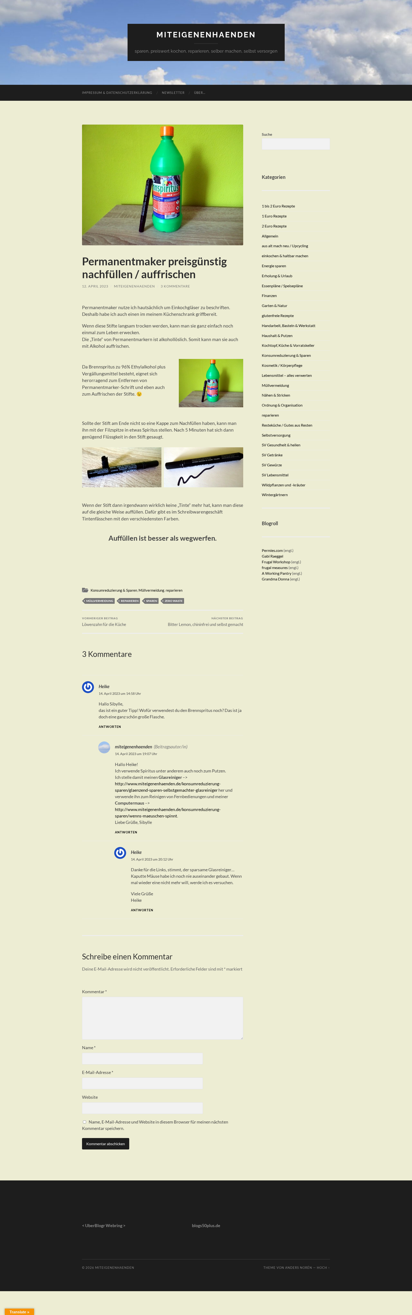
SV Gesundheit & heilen (281, 445)
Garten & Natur (274, 305)
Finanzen (269, 295)
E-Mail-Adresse (97, 1072)
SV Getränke (272, 455)
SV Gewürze (272, 465)
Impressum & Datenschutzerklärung (117, 93)
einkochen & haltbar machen (285, 255)
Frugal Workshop (276, 561)
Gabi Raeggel (272, 556)
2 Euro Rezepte (274, 226)
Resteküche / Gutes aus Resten (287, 425)
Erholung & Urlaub (277, 275)
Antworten (110, 727)
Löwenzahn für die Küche (104, 621)
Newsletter (173, 93)
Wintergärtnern (275, 494)
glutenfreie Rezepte (278, 315)
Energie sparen (274, 265)
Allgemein (270, 236)
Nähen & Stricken (276, 395)
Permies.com (272, 550)
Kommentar (94, 991)
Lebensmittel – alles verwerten (287, 375)
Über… (199, 93)
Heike (104, 686)
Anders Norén (298, 1268)
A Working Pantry (277, 573)
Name (89, 1047)
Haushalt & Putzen (277, 335)
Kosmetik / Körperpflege (282, 365)
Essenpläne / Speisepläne (282, 285)
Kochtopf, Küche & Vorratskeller (288, 345)
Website (90, 1097)
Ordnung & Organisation (282, 405)
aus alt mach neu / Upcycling (285, 245)
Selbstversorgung (276, 435)
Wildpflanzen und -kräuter (283, 485)
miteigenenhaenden (206, 34)
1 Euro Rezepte (274, 216)
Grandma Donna (275, 579)
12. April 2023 (95, 286)
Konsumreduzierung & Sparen (114, 590)
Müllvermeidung (151, 590)
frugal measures (275, 567)
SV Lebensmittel (275, 475)
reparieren (174, 590)
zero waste (174, 601)
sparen (151, 601)
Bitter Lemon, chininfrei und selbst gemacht (205, 621)
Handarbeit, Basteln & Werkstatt (288, 325)
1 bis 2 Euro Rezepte (278, 206)
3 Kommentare (175, 286)
